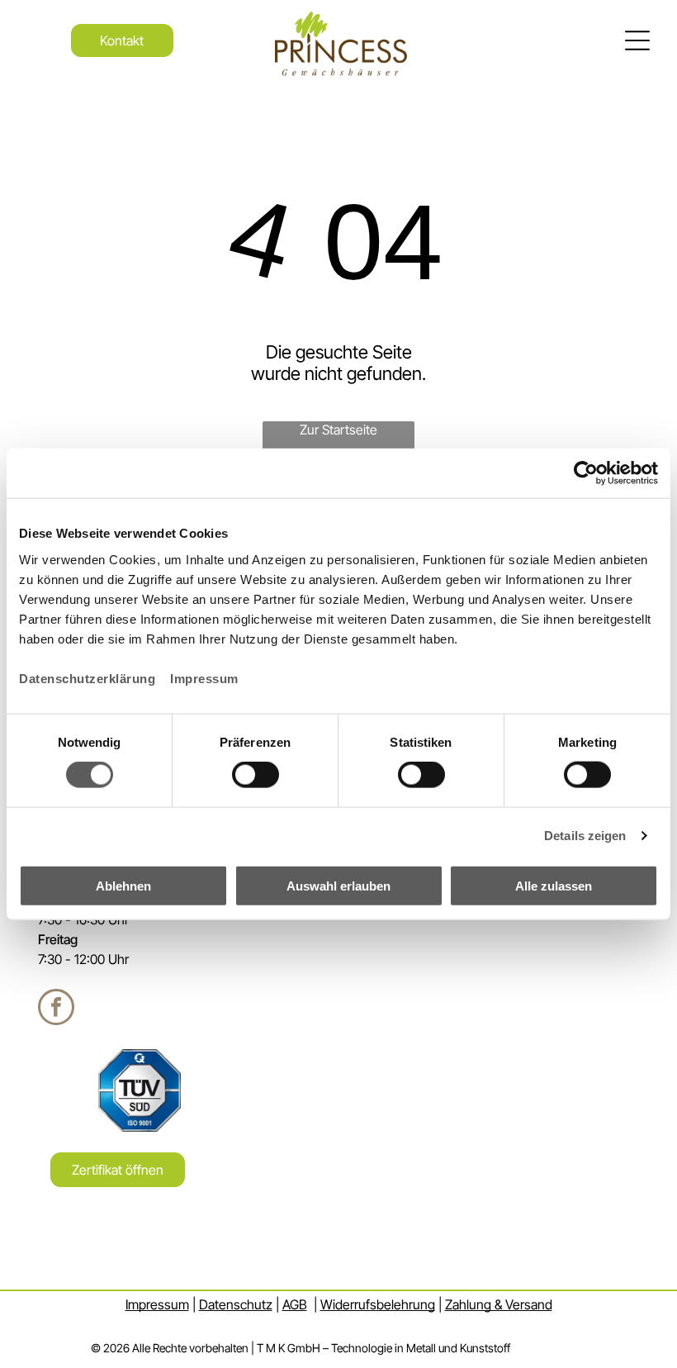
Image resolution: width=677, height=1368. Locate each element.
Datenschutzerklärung (87, 678)
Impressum (204, 678)
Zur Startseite (338, 429)
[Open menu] (637, 40)
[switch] (255, 775)
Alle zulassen (553, 885)
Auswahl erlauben (338, 885)
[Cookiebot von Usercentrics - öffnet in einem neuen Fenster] (586, 473)
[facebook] (56, 1009)
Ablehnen (123, 885)
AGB (294, 1304)
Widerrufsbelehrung (377, 1304)
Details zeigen (585, 836)
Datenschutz (235, 1304)
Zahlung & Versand (498, 1304)
